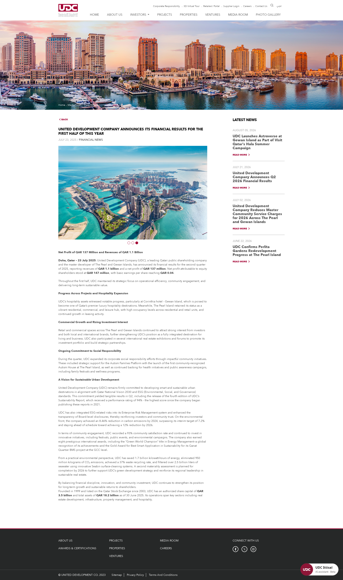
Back (64, 119)
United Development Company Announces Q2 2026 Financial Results (254, 177)
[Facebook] (235, 549)
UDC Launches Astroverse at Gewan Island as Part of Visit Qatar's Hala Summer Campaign (257, 142)
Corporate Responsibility (166, 6)
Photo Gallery (268, 15)
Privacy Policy (135, 575)
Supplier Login (231, 6)
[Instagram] (253, 549)
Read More (240, 154)
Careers (247, 6)
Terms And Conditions (163, 575)
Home (94, 15)
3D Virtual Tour (191, 6)
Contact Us (261, 6)
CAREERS (166, 548)
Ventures (212, 15)
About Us (114, 15)
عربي (279, 6)
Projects (164, 15)
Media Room (238, 15)
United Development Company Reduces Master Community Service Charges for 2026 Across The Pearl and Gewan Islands (257, 214)
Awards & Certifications (77, 548)
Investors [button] (138, 15)
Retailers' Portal (211, 6)
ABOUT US (65, 540)
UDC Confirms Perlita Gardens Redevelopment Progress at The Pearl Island (257, 250)
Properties (188, 15)
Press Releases (91, 105)
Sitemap (117, 575)
